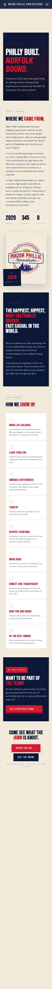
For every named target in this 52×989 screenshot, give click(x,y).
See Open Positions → (24, 709)
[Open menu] (47, 4)
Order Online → (26, 748)
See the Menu (26, 757)
